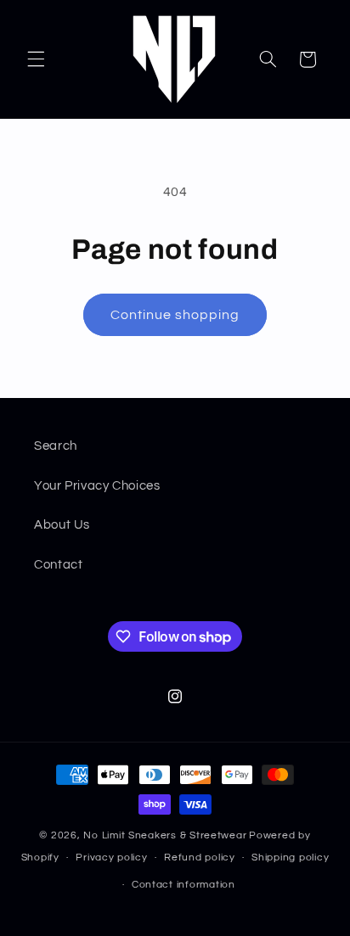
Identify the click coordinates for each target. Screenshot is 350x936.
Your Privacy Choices (97, 485)
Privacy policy (111, 857)
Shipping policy (290, 857)
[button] (35, 59)
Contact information (183, 884)
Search (55, 446)
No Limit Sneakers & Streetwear (164, 835)
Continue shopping (175, 315)
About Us (62, 524)
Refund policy (199, 857)
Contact (58, 564)
